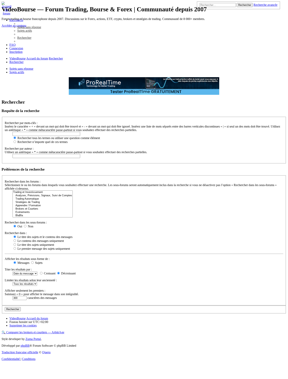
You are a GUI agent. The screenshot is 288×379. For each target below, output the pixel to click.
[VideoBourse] (144, 8)
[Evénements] (42, 212)
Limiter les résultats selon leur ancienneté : (31, 280)
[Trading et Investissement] (42, 192)
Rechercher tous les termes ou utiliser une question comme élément (58, 138)
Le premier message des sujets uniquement (43, 248)
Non (30, 226)
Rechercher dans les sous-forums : (26, 222)
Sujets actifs (16, 72)
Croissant (49, 273)
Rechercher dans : (16, 233)
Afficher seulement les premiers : (25, 290)
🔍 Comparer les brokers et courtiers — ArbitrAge (33, 332)
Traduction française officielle (20, 352)
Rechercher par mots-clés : (21, 123)
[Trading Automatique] (42, 199)
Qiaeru (46, 352)
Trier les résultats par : (18, 269)
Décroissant (68, 273)
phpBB (25, 345)
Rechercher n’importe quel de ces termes (42, 142)
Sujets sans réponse (21, 68)
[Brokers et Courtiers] (42, 209)
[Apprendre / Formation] (42, 205)
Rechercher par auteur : (19, 148)
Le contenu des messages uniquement (40, 240)
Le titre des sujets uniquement (35, 244)
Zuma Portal (33, 339)
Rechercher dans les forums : (22, 181)
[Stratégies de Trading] (42, 202)
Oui (19, 226)
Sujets (38, 262)
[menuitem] (29, 27)
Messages (23, 262)
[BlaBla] (42, 215)
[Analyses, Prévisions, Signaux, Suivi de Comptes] (42, 195)
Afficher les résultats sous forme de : (27, 259)
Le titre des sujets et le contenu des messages (44, 237)
